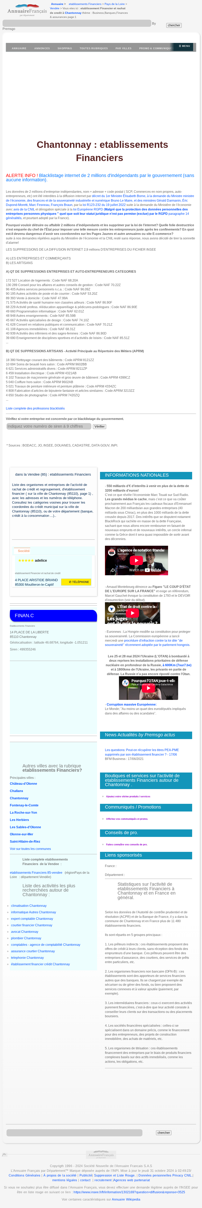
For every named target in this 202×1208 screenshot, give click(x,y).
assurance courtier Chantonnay (33, 951)
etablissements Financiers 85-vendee (36, 872)
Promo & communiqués (156, 48)
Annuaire (57, 4)
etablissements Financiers (85, 4)
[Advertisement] (101, 93)
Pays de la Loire (115, 4)
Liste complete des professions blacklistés (35, 408)
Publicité (85, 1175)
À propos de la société (60, 1175)
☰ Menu (184, 46)
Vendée (54, 8)
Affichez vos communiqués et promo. (127, 819)
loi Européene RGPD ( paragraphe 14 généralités (97, 214)
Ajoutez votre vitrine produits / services (128, 796)
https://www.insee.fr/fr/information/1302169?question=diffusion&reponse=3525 (129, 1192)
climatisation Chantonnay (29, 905)
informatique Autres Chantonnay (33, 912)
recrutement (102, 1180)
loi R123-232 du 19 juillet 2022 (104, 205)
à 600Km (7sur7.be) (177, 665)
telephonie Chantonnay (27, 957)
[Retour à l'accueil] (23, 9)
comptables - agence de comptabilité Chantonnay (45, 944)
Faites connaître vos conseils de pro (126, 844)
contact (85, 1180)
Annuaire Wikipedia (126, 1199)
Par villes (124, 48)
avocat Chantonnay (24, 931)
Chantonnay (73, 12)
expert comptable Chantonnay (32, 918)
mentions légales (64, 1180)
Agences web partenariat (131, 1180)
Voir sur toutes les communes (30, 848)
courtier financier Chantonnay (31, 925)
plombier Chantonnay (26, 938)
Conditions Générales (24, 1175)
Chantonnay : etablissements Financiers (102, 151)
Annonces (42, 48)
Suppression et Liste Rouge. (115, 1175)
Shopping (65, 48)
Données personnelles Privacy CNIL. (165, 1175)
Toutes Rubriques (94, 48)
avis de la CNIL (24, 209)
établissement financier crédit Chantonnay (40, 964)
